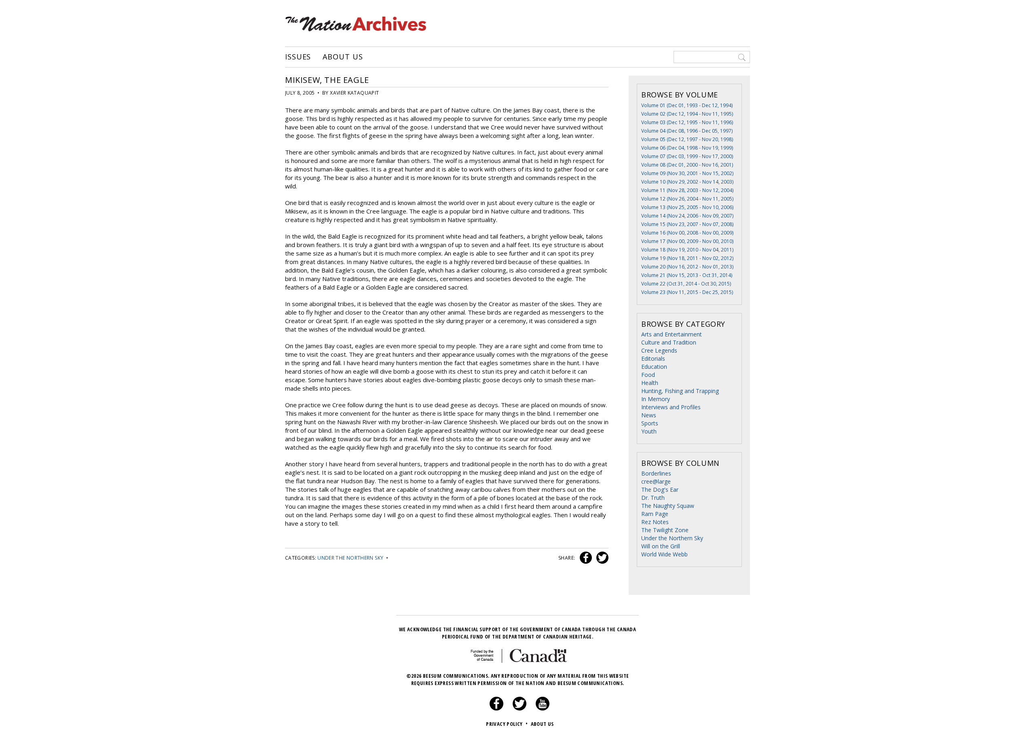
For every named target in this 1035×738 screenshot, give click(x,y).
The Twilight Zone (665, 530)
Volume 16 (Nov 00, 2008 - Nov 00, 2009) (687, 232)
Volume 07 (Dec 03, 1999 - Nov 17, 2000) (687, 156)
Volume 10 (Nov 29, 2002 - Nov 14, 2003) (687, 181)
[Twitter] (519, 708)
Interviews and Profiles (671, 407)
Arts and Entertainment (671, 334)
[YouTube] (542, 708)
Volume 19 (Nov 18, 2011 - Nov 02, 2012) (687, 258)
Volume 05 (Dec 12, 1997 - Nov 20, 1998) (687, 139)
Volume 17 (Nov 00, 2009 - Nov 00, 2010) (687, 241)
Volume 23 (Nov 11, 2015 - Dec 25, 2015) (687, 292)
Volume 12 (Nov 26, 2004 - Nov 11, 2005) (687, 198)
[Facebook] (496, 708)
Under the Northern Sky (350, 557)
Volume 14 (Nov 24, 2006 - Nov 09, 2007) (687, 215)
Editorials (653, 358)
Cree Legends (659, 350)
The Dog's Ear (659, 489)
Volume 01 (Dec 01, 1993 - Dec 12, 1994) (687, 105)
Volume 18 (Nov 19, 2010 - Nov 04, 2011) (687, 249)
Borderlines (656, 473)
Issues (298, 57)
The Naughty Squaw (667, 506)
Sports (649, 423)
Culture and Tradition (668, 342)
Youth (649, 431)
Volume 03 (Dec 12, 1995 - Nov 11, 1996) (687, 122)
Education (654, 366)
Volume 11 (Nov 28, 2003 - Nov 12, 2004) (687, 190)
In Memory (655, 399)
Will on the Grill (660, 546)
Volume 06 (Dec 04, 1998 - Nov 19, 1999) (687, 147)
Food (648, 375)
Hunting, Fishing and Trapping (680, 391)
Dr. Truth (653, 497)
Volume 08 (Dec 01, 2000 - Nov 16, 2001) (687, 164)
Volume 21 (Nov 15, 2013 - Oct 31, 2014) (686, 275)
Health (649, 383)
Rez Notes (655, 522)
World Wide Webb (664, 554)
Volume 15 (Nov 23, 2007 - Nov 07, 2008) (687, 224)
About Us (343, 57)
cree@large (656, 481)
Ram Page (654, 514)
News (648, 415)
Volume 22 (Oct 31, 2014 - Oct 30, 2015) (686, 283)
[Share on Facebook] (585, 557)
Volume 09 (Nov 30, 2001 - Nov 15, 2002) (687, 173)
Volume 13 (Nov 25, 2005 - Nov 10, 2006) (687, 207)
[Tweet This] (600, 557)
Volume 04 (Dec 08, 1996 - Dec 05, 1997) (687, 130)
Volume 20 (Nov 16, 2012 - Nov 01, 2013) (687, 266)
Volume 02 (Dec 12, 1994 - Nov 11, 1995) (687, 113)
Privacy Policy (507, 723)
